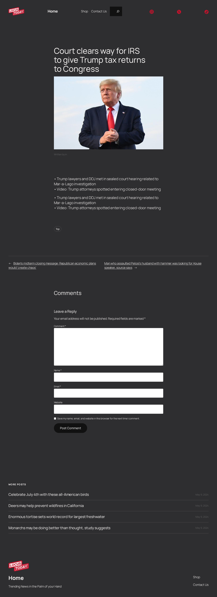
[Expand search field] (116, 11)
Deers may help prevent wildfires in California (46, 506)
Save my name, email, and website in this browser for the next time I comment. (98, 418)
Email (57, 386)
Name (58, 370)
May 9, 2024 (202, 494)
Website (58, 402)
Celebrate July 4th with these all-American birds (48, 494)
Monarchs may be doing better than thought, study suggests (59, 528)
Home (53, 11)
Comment (60, 326)
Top (58, 229)
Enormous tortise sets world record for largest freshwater (56, 517)
